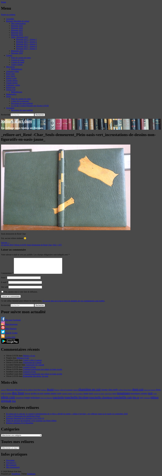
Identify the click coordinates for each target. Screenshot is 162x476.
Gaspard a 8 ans (29, 367)
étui (14, 400)
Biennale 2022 (17, 30)
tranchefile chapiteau (101, 397)
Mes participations (18, 23)
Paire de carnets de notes (21, 58)
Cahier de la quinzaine (20, 101)
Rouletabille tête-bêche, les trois (35, 376)
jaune (85, 393)
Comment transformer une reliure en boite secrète (42, 369)
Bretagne (56, 390)
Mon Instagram (11, 324)
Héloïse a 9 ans (29, 356)
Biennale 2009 (17, 53)
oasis (155, 394)
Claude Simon (11, 83)
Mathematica (11, 94)
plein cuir (8, 397)
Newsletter (10, 460)
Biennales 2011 (17, 51)
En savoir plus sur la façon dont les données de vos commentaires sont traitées (74, 301)
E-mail (4, 282)
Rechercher (5, 115)
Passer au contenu (8, 14)
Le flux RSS (10, 337)
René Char (10, 74)
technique (35, 397)
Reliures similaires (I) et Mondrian (19, 423)
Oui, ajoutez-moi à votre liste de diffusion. (21, 292)
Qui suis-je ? (11, 463)
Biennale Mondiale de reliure (17, 21)
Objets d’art (10, 90)
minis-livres (108, 393)
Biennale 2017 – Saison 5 (26, 48)
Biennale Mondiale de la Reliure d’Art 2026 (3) (25, 418)
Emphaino (31, 474)
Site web (4, 287)
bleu (38, 390)
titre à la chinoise (46, 398)
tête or (136, 397)
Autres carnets (17, 64)
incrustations (79, 393)
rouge (27, 397)
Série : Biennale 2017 (19, 37)
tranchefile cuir (122, 397)
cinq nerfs (113, 389)
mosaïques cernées (138, 393)
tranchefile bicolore (77, 397)
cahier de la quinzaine (66, 390)
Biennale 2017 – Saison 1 (26, 39)
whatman (147, 398)
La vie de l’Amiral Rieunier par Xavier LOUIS (30, 106)
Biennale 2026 (17, 26)
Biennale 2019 (17, 35)
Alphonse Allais (12, 71)
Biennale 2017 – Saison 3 (26, 44)
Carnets (9, 55)
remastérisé (20, 398)
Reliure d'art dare (16, 121)
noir (150, 393)
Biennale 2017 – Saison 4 (26, 46)
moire (114, 394)
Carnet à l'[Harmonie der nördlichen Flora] (23, 416)
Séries (8, 96)
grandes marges (67, 394)
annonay (3, 390)
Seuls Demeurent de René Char (39, 245)
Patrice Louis (11, 78)
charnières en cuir (89, 389)
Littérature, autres (13, 85)
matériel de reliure (99, 393)
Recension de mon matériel (22, 103)
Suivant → (5, 242)
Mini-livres (10, 67)
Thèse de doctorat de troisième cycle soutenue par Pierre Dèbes (31, 421)
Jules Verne (10, 76)
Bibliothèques (16, 69)
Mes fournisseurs (13, 467)
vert (141, 397)
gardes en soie (37, 393)
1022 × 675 (57, 245)
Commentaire (7, 273)
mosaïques (123, 393)
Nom (4, 278)
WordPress (16, 474)
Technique (10, 108)
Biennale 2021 (17, 32)
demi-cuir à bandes (149, 390)
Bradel (50, 389)
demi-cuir (138, 389)
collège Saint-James (125, 390)
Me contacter (11, 465)
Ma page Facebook (13, 320)
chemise (104, 390)
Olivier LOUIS (20, 245)
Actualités (10, 19)
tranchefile (58, 397)
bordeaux (43, 390)
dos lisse (18, 393)
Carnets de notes (17, 60)
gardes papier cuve (52, 393)
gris (74, 393)
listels (91, 394)
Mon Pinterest (10, 329)
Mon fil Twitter (11, 333)
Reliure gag (10, 87)
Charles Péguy (12, 80)
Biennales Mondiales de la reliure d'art (22, 390)
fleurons (27, 394)
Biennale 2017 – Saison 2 (26, 42)
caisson (75, 390)
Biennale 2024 (17, 28)
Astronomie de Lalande (32, 362)
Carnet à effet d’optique (32, 360)
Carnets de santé (17, 62)
